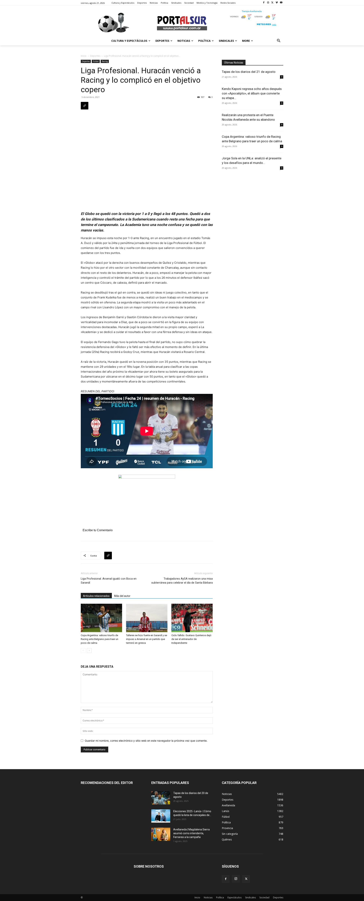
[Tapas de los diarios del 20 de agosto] (160, 797)
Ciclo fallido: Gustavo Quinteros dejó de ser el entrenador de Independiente (191, 639)
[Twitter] (272, 3)
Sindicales (250, 897)
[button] (278, 40)
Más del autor (122, 595)
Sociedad (264, 897)
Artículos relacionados (96, 595)
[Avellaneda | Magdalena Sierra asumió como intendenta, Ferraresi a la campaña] (160, 834)
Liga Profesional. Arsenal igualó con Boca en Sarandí (108, 580)
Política (220, 897)
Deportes (95, 55)
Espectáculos (235, 897)
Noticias (208, 897)
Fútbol (96, 61)
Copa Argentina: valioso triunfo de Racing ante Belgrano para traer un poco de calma (99, 639)
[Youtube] (281, 3)
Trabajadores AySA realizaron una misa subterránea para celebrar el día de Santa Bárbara (182, 580)
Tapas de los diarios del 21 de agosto (248, 72)
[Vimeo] (277, 3)
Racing (105, 61)
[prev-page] (83, 650)
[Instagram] (268, 3)
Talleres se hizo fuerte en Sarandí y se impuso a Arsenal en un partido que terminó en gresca (146, 639)
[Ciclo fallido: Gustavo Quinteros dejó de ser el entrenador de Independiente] (192, 618)
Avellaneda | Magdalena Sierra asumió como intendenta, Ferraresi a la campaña (191, 833)
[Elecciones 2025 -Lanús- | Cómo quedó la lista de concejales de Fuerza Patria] (160, 816)
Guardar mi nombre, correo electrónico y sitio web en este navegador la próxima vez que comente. (146, 740)
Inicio (83, 55)
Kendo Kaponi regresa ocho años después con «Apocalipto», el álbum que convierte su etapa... (252, 93)
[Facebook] (264, 3)
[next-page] (89, 650)
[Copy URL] (84, 105)
